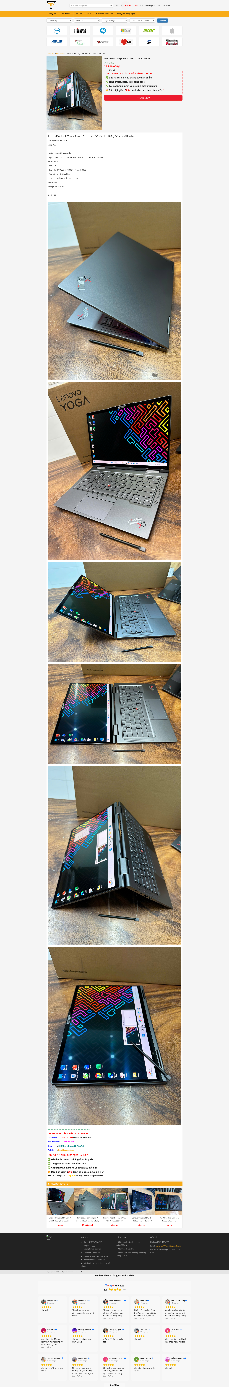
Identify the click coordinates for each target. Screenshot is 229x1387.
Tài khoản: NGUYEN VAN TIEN (96, 1256)
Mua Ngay (144, 97)
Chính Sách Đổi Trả (126, 1249)
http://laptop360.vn (66, 1150)
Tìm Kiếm (162, 20)
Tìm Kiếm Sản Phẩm (92, 1252)
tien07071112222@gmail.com (168, 1246)
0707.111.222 (132, 5)
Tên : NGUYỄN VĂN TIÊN (93, 1242)
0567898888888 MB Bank (95, 1259)
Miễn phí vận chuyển (92, 1249)
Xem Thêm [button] (108, 1318)
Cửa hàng (60, 53)
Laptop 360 (70, 1176)
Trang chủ (51, 53)
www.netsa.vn (87, 1272)
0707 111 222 (89, 1246)
